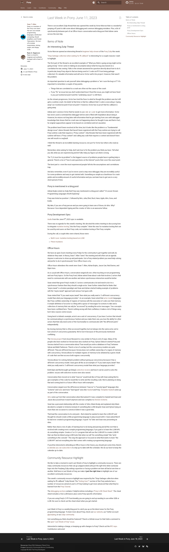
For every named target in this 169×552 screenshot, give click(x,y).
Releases (38, 545)
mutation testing (63, 227)
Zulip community (67, 515)
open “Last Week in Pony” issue (62, 522)
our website (98, 512)
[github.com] (135, 546)
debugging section (58, 491)
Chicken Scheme (100, 400)
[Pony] (22, 2)
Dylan (60, 390)
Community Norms (39, 547)
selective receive (83, 370)
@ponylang (52, 515)
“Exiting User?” (83, 481)
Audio (50, 219)
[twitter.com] (139, 546)
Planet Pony (46, 545)
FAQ (65, 8)
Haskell (90, 390)
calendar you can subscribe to (60, 448)
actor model (108, 298)
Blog (59, 8)
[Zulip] (147, 546)
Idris (49, 397)
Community (52, 8)
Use (35, 8)
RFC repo (113, 526)
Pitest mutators (57, 242)
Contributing (50, 547)
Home (23, 8)
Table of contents (132, 17)
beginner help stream (91, 51)
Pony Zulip (108, 51)
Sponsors (29, 547)
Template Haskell (107, 390)
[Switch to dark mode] (94, 2)
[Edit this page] (120, 17)
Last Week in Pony (31, 72)
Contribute (42, 8)
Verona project (56, 339)
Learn (29, 8)
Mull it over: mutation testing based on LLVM (67, 238)
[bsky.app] (143, 546)
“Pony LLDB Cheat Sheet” (103, 491)
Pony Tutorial (65, 487)
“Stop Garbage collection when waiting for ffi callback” (68, 56)
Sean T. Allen (31, 24)
